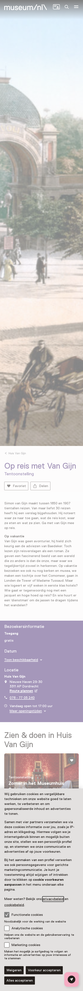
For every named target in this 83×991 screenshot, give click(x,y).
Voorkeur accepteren (44, 970)
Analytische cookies (27, 928)
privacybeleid (53, 899)
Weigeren (13, 970)
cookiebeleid (14, 905)
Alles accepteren (19, 980)
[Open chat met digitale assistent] (71, 979)
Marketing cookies (25, 945)
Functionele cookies (27, 915)
